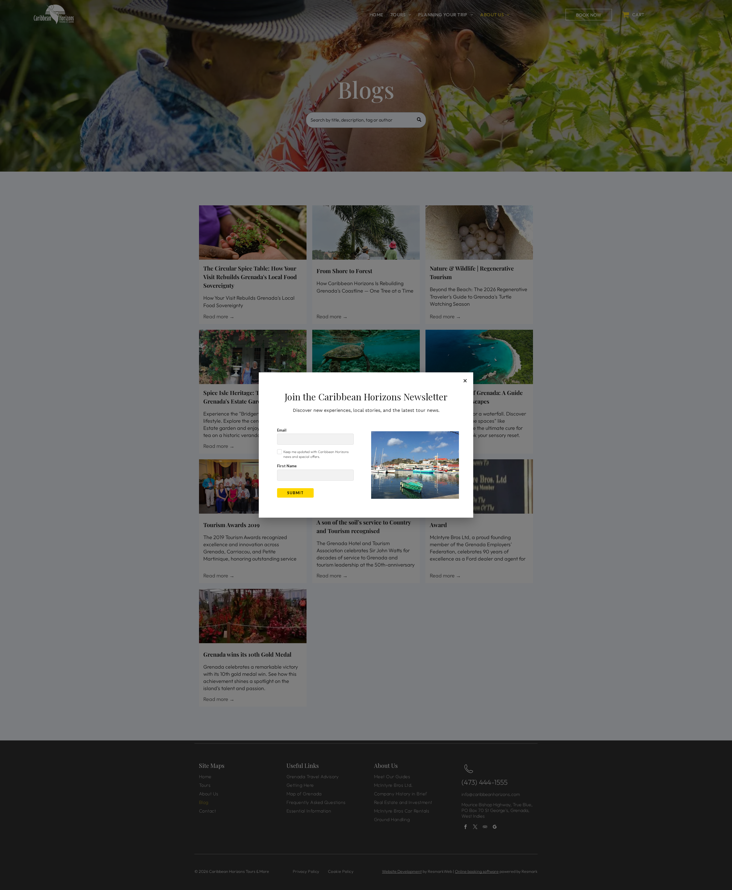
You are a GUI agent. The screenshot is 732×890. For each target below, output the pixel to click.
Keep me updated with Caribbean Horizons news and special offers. (316, 454)
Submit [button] (295, 492)
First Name (287, 466)
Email (282, 430)
